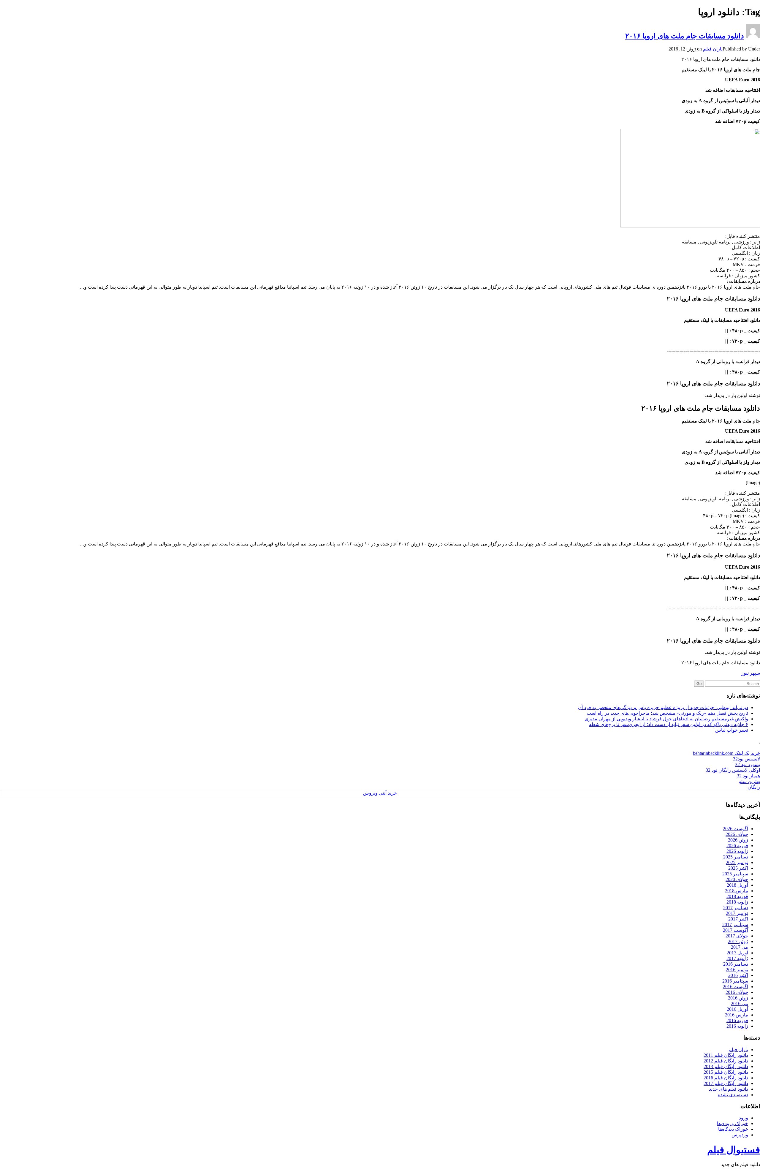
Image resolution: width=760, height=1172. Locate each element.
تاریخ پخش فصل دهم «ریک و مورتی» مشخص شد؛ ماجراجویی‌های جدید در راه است (667, 713)
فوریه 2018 (737, 896)
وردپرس (740, 1134)
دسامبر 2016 (735, 964)
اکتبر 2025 (738, 868)
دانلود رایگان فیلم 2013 (726, 1066)
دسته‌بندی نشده (733, 1094)
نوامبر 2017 (737, 913)
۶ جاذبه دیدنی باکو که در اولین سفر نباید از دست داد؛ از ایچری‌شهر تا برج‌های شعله (668, 724)
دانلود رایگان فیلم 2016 (726, 1077)
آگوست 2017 (735, 930)
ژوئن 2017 (738, 941)
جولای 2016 (737, 992)
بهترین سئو (749, 781)
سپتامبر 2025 (735, 873)
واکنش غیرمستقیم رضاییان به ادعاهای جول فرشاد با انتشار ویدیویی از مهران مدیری (666, 718)
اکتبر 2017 (738, 918)
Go (699, 683)
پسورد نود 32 (747, 764)
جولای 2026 (737, 834)
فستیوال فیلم (733, 1149)
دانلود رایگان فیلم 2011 (726, 1055)
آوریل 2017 (737, 952)
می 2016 (739, 1003)
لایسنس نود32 (746, 758)
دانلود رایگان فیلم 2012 (726, 1060)
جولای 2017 (737, 935)
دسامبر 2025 (735, 856)
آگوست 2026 (735, 828)
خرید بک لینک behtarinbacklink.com (726, 753)
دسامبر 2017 (735, 907)
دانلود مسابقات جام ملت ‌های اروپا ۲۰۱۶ (684, 36)
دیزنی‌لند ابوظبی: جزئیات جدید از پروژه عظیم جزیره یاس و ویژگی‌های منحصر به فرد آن (663, 707)
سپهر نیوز (750, 673)
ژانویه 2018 (737, 901)
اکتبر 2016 (738, 975)
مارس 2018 (736, 890)
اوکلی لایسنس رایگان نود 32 (733, 770)
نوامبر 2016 (737, 969)
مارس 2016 (736, 1014)
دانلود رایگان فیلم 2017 (726, 1083)
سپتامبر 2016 (735, 980)
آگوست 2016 (735, 986)
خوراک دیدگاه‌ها (733, 1129)
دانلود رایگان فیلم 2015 (726, 1072)
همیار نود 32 (748, 775)
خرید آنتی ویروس (380, 792)
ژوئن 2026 (738, 839)
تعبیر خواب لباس (731, 730)
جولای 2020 (737, 879)
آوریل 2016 (737, 1009)
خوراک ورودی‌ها (732, 1123)
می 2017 (739, 947)
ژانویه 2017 (737, 958)
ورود (743, 1117)
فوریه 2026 (737, 845)
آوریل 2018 (737, 885)
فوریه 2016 (737, 1020)
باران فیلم (713, 48)
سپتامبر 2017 (735, 924)
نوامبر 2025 (737, 862)
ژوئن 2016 (738, 997)
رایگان (754, 787)
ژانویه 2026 (737, 851)
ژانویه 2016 (737, 1026)
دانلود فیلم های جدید (728, 1089)
